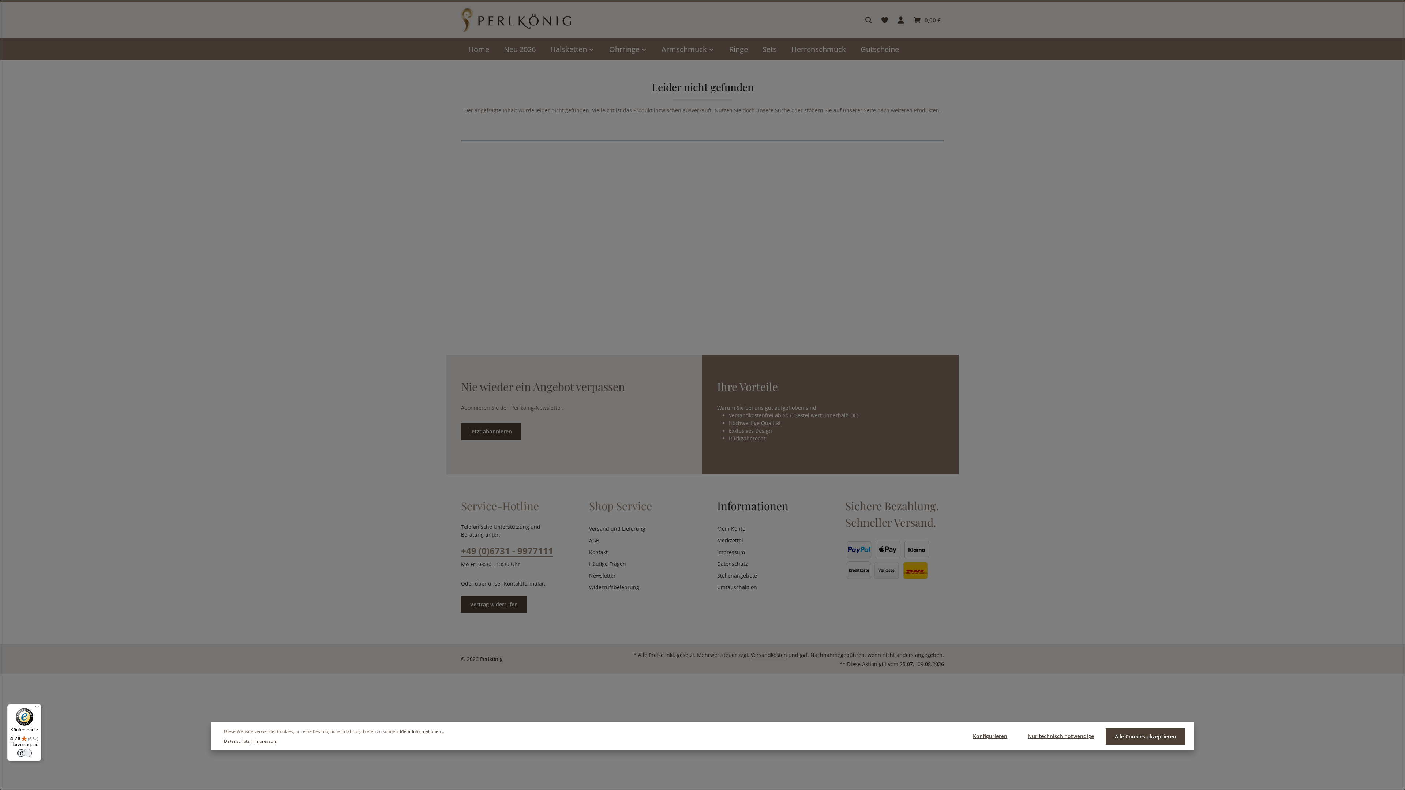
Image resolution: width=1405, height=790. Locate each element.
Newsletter (602, 575)
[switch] (24, 753)
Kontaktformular (524, 583)
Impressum (731, 552)
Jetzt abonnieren (491, 431)
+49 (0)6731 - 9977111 (507, 551)
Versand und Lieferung (617, 528)
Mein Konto (731, 528)
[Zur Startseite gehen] (516, 20)
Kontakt (598, 552)
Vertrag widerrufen (494, 604)
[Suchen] (868, 20)
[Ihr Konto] (900, 20)
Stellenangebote (737, 575)
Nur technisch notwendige (1061, 736)
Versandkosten (769, 654)
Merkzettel (730, 540)
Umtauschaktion (737, 587)
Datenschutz (732, 563)
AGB (594, 540)
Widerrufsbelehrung (614, 587)
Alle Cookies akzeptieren (1145, 736)
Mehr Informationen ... (422, 731)
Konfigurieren (990, 736)
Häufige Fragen (607, 563)
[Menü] (37, 708)
